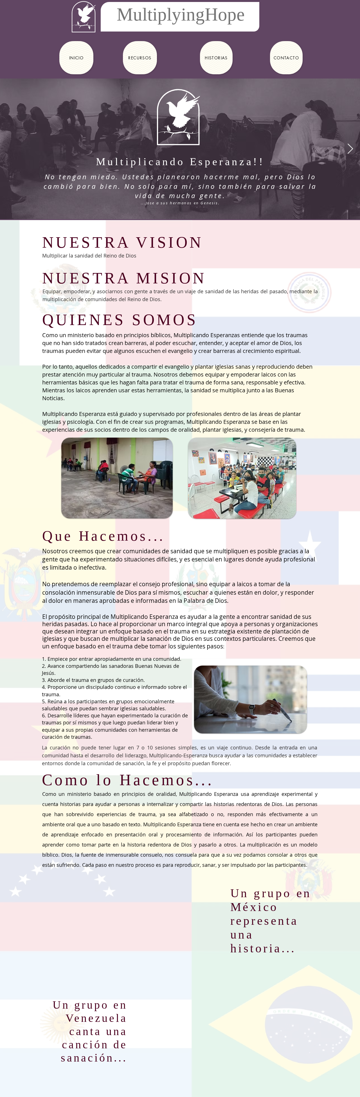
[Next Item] (350, 149)
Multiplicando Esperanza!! (180, 161)
